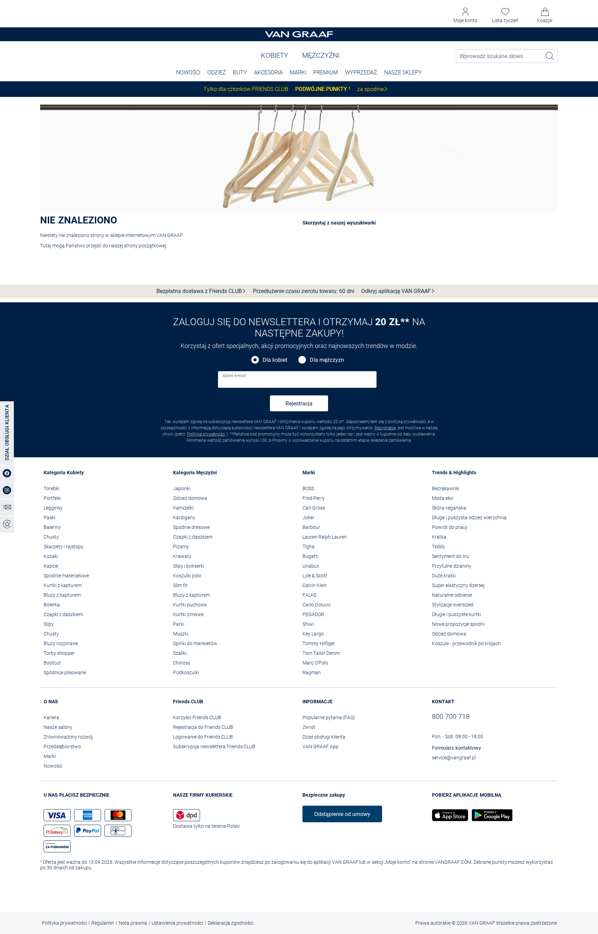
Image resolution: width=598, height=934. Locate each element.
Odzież (216, 72)
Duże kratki (444, 575)
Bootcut (52, 663)
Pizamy (181, 546)
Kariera (51, 717)
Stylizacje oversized (452, 604)
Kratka (439, 537)
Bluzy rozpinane (61, 643)
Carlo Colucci (316, 604)
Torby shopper (59, 653)
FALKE (309, 595)
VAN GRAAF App (320, 746)
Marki (298, 72)
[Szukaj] (550, 56)
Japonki (181, 488)
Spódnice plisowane (65, 672)
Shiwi (308, 624)
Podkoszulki (186, 672)
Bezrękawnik (445, 488)
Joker (308, 517)
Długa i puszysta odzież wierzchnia (469, 517)
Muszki (180, 634)
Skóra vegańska (449, 508)
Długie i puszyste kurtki (456, 614)
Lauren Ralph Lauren (324, 537)
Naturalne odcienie (452, 595)
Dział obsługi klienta (323, 737)
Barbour (311, 527)
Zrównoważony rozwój (68, 737)
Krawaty (182, 556)
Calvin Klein (314, 585)
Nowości (53, 766)
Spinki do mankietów (195, 643)
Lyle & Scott (314, 575)
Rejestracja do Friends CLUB (203, 727)
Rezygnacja (385, 427)
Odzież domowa (190, 498)
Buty (240, 72)
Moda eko (442, 498)
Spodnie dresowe (191, 527)
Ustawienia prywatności (177, 923)
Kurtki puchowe (190, 604)
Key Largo (313, 634)
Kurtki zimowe (188, 614)
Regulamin (102, 923)
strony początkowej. (145, 245)
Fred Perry (313, 498)
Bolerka (52, 604)
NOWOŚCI (188, 72)
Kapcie (51, 566)
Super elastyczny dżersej (458, 585)
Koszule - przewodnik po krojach (466, 643)
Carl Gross (313, 508)
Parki (178, 624)
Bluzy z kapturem (62, 595)
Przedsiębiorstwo (62, 746)
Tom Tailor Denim (321, 653)
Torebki (52, 488)
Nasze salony (58, 727)
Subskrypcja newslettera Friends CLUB (214, 746)
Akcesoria (268, 72)
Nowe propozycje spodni (458, 624)
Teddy (438, 546)
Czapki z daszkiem (63, 614)
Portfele (52, 498)
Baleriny (52, 527)
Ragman (311, 672)
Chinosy (181, 663)
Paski (49, 517)
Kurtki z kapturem (63, 585)
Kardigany (184, 517)
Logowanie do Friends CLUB (203, 737)
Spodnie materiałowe (66, 575)
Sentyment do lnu (450, 556)
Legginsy (53, 508)
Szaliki (180, 653)
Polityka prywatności (206, 434)
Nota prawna (133, 923)
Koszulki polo (187, 575)
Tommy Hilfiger (318, 643)
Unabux (310, 566)
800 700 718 (451, 716)
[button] (465, 15)
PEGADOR (313, 614)
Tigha (308, 546)
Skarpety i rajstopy (63, 546)
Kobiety (274, 55)
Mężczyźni (320, 55)
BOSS (308, 488)
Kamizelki (183, 508)
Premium (325, 72)
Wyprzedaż (361, 72)
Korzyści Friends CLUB (197, 717)
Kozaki (51, 556)
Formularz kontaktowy (456, 748)
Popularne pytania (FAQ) (328, 717)
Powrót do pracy (450, 527)
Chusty (51, 537)
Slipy (49, 624)
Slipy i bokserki (188, 566)
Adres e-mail (234, 375)
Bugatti (310, 556)
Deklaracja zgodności (230, 923)
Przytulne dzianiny (451, 566)
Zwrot (308, 727)
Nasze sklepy (403, 72)
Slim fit (180, 585)
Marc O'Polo (315, 663)
